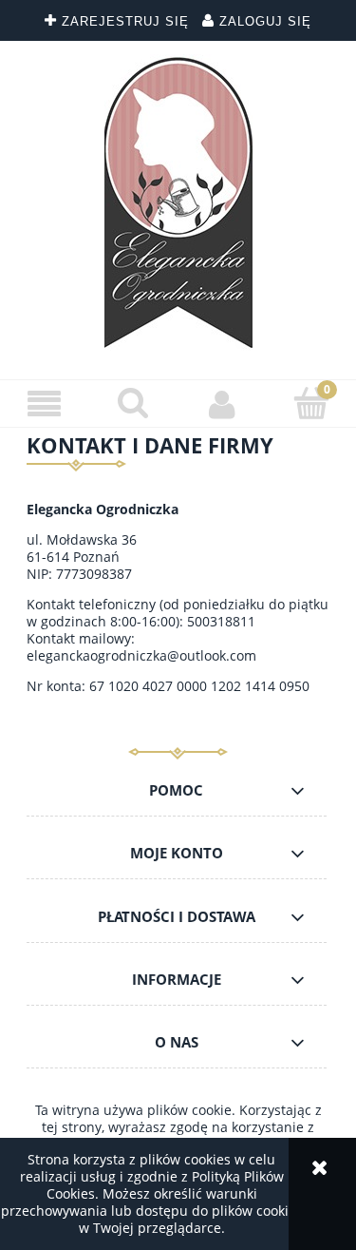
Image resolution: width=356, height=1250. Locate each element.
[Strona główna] (178, 203)
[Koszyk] (311, 403)
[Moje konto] (223, 404)
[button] (44, 404)
